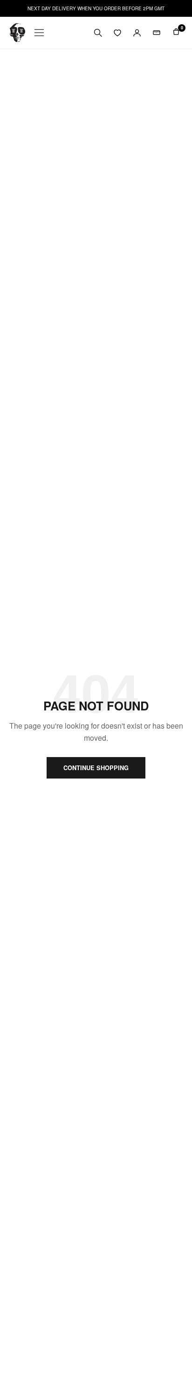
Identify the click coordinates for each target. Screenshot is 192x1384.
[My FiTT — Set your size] (156, 32)
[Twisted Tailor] (17, 32)
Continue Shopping (96, 768)
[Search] (97, 32)
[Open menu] (39, 32)
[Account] (137, 32)
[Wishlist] (117, 32)
